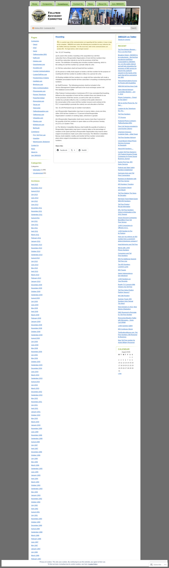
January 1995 (35, 475)
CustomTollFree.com (40, 74)
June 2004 (34, 372)
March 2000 (35, 422)
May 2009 (34, 308)
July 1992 (34, 505)
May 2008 (34, 348)
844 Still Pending (124, 296)
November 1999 (36, 428)
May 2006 (34, 358)
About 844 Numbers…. (125, 149)
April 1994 (34, 479)
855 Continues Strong (125, 329)
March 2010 (35, 275)
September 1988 (36, 532)
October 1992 (35, 502)
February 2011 (36, 238)
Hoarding (36, 138)
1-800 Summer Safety (125, 326)
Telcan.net (36, 104)
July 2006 (34, 355)
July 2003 (34, 385)
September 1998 (36, 438)
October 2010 (35, 251)
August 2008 (35, 338)
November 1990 (36, 519)
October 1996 (35, 455)
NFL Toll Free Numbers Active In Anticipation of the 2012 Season (127, 212)
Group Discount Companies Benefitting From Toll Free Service (127, 220)
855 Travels (122, 270)
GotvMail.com (37, 81)
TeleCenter (36, 108)
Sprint (35, 51)
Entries (39, 28)
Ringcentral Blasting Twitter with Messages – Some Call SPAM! (127, 320)
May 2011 (34, 228)
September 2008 (36, 335)
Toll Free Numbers (124, 114)
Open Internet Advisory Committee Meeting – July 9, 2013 (126, 92)
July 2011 (34, 221)
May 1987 (34, 545)
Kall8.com (36, 58)
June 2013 (34, 198)
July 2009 (34, 301)
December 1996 (36, 452)
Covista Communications (41, 71)
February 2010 (36, 278)
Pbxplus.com (37, 121)
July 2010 (34, 261)
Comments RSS (49, 28)
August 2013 (35, 191)
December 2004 (36, 368)
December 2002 (36, 392)
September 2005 (36, 365)
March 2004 (35, 375)
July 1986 (34, 552)
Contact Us (78, 4)
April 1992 (34, 509)
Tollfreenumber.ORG (40, 54)
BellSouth (36, 128)
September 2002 (36, 395)
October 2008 (35, 331)
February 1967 (36, 559)
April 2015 (34, 184)
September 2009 (36, 295)
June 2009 (34, 305)
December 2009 (36, 285)
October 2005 (35, 362)
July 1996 (34, 458)
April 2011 (34, 231)
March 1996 (35, 465)
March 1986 (35, 555)
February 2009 (36, 318)
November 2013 (36, 188)
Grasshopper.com (39, 64)
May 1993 (34, 492)
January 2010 (35, 281)
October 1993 (35, 485)
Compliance (63, 4)
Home (34, 4)
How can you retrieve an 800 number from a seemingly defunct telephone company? (128, 239)
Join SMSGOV (118, 4)
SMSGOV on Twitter (127, 37)
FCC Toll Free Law (39, 135)
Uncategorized (38, 173)
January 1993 (35, 495)
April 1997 (34, 448)
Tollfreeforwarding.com (40, 111)
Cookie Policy (92, 564)
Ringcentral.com (38, 101)
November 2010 (36, 248)
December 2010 (36, 245)
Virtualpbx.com (38, 118)
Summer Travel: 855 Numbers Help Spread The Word (125, 301)
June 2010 (34, 265)
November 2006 (36, 352)
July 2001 (34, 405)
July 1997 (34, 445)
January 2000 (35, 425)
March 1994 (35, 482)
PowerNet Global (39, 98)
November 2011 (36, 211)
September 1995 (36, 468)
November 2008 (36, 328)
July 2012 (34, 201)
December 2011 (36, 208)
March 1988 (35, 535)
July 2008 (34, 341)
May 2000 (34, 418)
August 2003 (35, 382)
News (90, 4)
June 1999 (34, 432)
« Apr (119, 373)
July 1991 (34, 515)
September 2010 (36, 255)
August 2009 (35, 298)
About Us (102, 4)
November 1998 (36, 435)
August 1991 (35, 512)
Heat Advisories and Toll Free (128, 244)
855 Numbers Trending (126, 184)
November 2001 (36, 402)
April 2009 (34, 311)
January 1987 (35, 549)
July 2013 (34, 194)
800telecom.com (38, 125)
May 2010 (34, 268)
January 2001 (35, 412)
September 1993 (36, 489)
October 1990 (35, 522)
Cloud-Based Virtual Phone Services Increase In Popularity (127, 143)
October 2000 (35, 415)
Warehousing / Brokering (41, 142)
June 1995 (34, 472)
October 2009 (35, 291)
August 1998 (35, 442)
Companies (47, 4)
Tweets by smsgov (124, 39)
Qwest (35, 44)
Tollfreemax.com (38, 114)
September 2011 (36, 214)
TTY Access (122, 117)
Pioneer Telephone (39, 94)
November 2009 (36, 288)
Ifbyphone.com (38, 84)
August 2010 (35, 258)
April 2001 (34, 408)
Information (37, 170)
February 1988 (36, 539)
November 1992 (36, 499)
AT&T (35, 48)
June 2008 (34, 345)
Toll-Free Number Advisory (127, 137)
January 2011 (35, 241)
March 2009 (35, 315)
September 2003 (36, 378)
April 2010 (34, 271)
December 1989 (36, 525)
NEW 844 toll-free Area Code (127, 86)
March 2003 (35, 388)
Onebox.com (37, 61)
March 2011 (35, 235)
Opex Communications (40, 88)
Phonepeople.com (39, 91)
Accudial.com (37, 68)
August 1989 (35, 529)
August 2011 (35, 218)
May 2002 (34, 398)
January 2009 (35, 321)
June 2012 (34, 204)
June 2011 (34, 225)
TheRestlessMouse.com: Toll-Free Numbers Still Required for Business (128, 335)
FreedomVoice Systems (41, 78)
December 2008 (36, 325)
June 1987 (34, 542)
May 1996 (34, 462)
